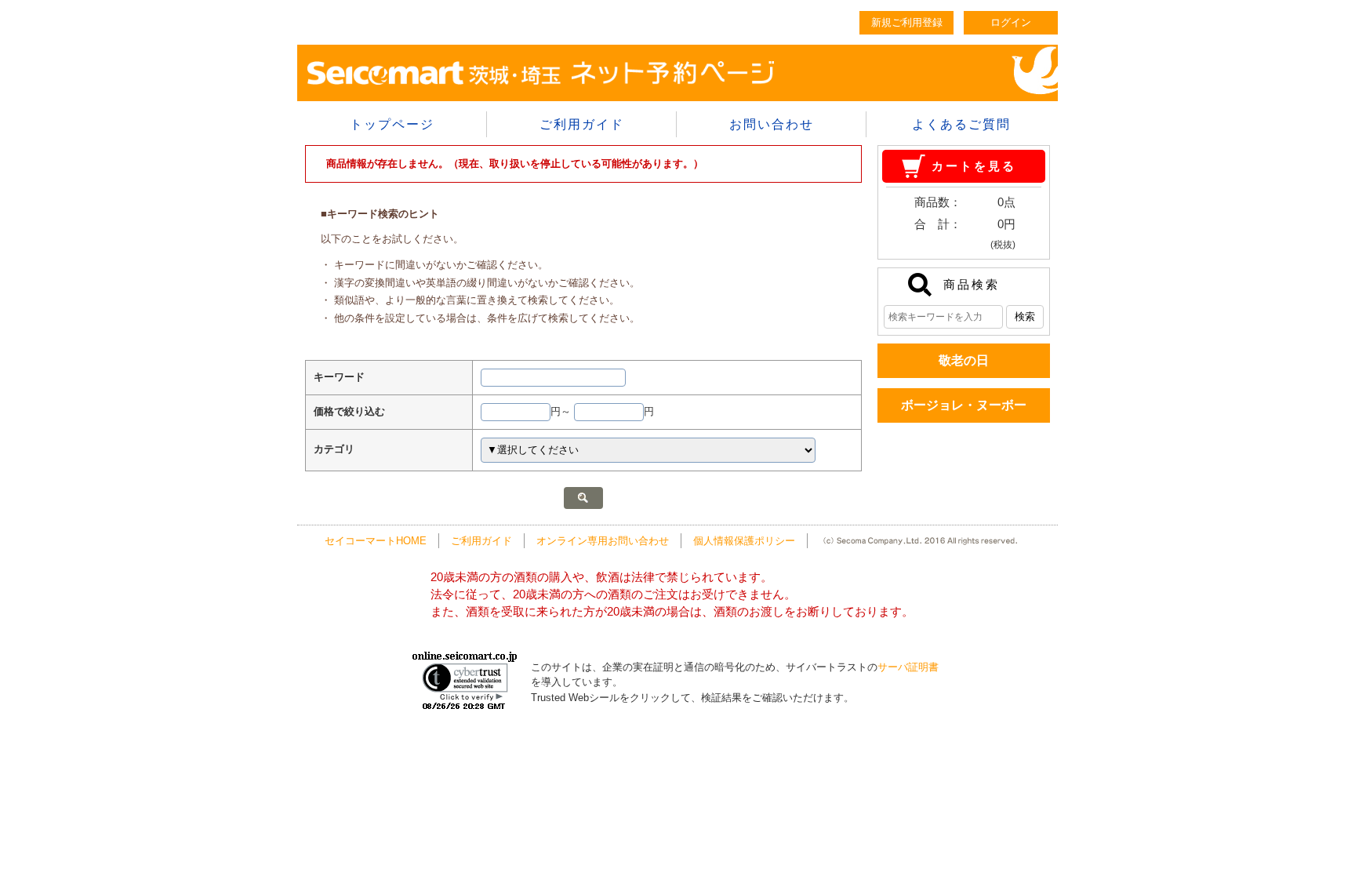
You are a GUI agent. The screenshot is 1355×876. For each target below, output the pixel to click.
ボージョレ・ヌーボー (963, 405)
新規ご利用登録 (907, 22)
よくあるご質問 (961, 124)
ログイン (1010, 22)
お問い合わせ (771, 124)
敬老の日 (964, 360)
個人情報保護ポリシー (744, 541)
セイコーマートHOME (376, 541)
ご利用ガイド (581, 124)
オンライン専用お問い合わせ (602, 541)
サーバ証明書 (908, 667)
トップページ (392, 124)
